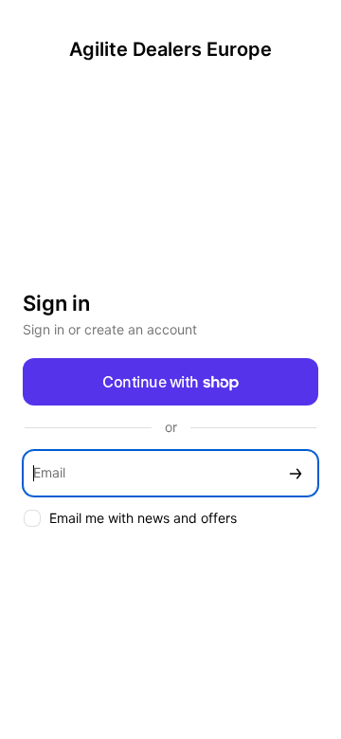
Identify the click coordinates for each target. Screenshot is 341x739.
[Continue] (295, 473)
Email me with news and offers (143, 518)
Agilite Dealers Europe (170, 49)
